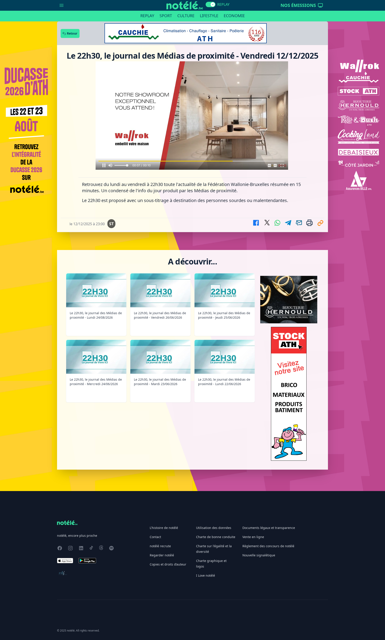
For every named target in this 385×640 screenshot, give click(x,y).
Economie (234, 15)
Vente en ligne (253, 537)
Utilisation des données (213, 528)
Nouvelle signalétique (258, 555)
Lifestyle (209, 15)
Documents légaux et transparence (268, 528)
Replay (147, 15)
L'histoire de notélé (164, 528)
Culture (186, 15)
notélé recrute (160, 546)
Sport (166, 15)
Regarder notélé (162, 555)
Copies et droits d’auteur (168, 564)
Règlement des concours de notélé (268, 546)
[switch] (210, 4)
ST (111, 223)
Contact (155, 537)
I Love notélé (205, 575)
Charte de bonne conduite (215, 537)
